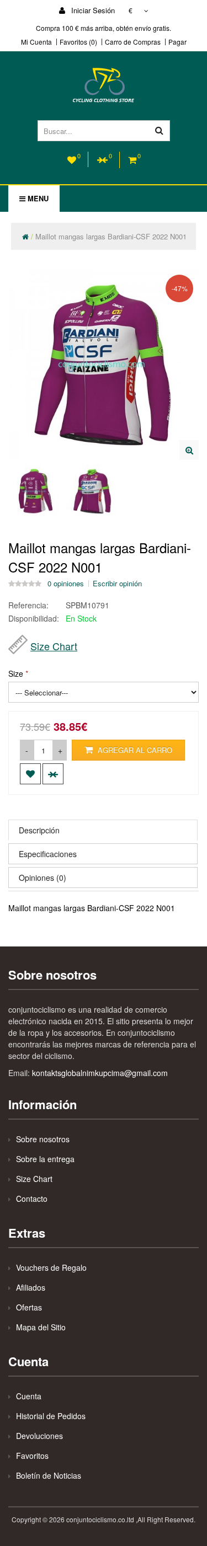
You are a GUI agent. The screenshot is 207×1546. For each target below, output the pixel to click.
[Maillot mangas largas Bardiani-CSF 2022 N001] (189, 449)
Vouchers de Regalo (51, 1267)
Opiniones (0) (42, 877)
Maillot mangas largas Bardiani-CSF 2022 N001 (111, 236)
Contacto (31, 1198)
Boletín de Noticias (48, 1475)
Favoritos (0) (78, 42)
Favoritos (32, 1455)
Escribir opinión (117, 583)
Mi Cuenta (36, 42)
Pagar (177, 42)
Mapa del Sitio (41, 1327)
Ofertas (29, 1307)
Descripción (39, 830)
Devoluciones (39, 1435)
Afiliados (30, 1287)
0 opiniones (65, 583)
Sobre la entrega (45, 1158)
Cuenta (28, 1395)
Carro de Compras (133, 42)
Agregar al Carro (133, 750)
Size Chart (53, 646)
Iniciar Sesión (92, 10)
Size (15, 673)
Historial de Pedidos (51, 1415)
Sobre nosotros (43, 1138)
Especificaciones (48, 853)
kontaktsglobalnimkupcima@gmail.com (100, 1072)
